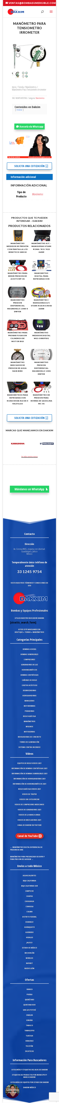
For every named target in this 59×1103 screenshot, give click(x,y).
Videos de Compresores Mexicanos (29, 804)
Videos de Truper (29, 794)
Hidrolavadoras (29, 695)
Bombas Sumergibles (29, 654)
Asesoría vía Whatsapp (31, 126)
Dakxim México (29, 1087)
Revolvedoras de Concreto (29, 737)
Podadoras (29, 711)
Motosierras (29, 731)
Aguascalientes (29, 875)
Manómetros (31, 87)
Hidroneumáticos (29, 669)
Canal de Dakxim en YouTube (29, 825)
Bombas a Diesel (29, 649)
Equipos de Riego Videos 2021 (29, 763)
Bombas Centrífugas (29, 675)
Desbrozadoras (29, 690)
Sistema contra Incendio (29, 747)
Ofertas (29, 980)
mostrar (19, 109)
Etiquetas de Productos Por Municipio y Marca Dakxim (29, 1075)
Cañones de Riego (29, 680)
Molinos (29, 726)
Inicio (14, 87)
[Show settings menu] (32, 156)
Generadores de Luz (29, 664)
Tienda (21, 87)
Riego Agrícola (29, 716)
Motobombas (29, 706)
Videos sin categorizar (29, 799)
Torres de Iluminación (29, 742)
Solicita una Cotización (29, 166)
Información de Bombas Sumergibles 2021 (29, 773)
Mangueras (29, 700)
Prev (8, 444)
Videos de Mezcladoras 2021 (29, 820)
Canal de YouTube (27, 836)
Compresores (29, 659)
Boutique (19, 632)
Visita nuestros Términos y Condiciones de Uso (29, 584)
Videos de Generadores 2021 (29, 809)
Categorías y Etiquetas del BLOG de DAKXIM (29, 1069)
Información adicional (23, 177)
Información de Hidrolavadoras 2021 (29, 778)
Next (51, 444)
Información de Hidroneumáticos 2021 (29, 784)
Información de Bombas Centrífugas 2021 (29, 768)
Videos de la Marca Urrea (29, 814)
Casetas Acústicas (29, 685)
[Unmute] (27, 156)
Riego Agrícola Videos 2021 (29, 789)
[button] (41, 48)
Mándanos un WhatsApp (29, 489)
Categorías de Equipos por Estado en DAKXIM (29, 1082)
